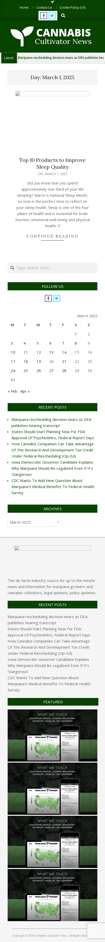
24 (13, 370)
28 (64, 370)
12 (38, 352)
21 (64, 361)
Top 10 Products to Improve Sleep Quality (52, 163)
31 (13, 379)
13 (51, 352)
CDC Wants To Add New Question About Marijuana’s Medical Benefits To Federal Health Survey (52, 486)
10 (13, 352)
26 (38, 370)
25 (25, 370)
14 (64, 352)
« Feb (12, 391)
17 (13, 361)
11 (25, 352)
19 (38, 361)
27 (51, 370)
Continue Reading (52, 236)
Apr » (25, 391)
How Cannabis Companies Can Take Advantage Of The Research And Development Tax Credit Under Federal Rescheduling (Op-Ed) (52, 450)
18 (25, 361)
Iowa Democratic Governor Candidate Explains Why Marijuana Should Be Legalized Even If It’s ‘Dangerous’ (52, 468)
